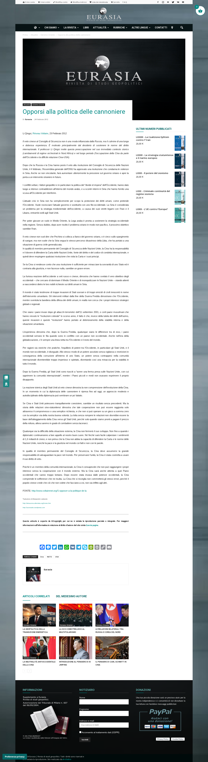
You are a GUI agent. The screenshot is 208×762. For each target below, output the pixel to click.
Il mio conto (30, 2)
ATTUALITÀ (99, 27)
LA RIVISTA (70, 27)
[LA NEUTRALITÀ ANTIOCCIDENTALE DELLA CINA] (39, 647)
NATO (49, 557)
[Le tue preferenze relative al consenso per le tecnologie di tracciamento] (14, 757)
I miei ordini (45, 2)
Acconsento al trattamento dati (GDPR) (100, 732)
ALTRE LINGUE (140, 27)
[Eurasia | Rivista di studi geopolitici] (104, 14)
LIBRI (86, 27)
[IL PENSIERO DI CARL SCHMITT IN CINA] (112, 647)
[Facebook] (158, 2)
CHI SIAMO (50, 27)
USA (57, 557)
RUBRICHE (119, 27)
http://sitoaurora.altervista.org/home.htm (37, 503)
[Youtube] (183, 2)
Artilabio (67, 759)
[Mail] (168, 2)
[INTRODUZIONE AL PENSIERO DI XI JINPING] (75, 647)
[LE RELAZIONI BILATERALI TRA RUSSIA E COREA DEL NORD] (112, 615)
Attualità (27, 105)
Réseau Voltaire (40, 133)
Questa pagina (92, 525)
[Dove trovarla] (172, 27)
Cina (42, 557)
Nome (82, 697)
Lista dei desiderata (100, 2)
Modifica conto (61, 2)
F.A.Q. (125, 2)
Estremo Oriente (38, 105)
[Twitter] (173, 2)
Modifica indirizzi (80, 2)
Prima (25, 35)
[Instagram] (163, 2)
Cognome (84, 709)
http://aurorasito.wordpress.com (34, 507)
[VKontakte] (178, 2)
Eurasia (28, 119)
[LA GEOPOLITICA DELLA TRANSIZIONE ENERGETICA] (39, 615)
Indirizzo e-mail (86, 721)
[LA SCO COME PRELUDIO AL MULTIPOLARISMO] (75, 615)
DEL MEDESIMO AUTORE (71, 596)
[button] (181, 27)
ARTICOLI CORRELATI (36, 596)
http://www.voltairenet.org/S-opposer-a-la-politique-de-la (59, 490)
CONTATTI (161, 27)
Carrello (116, 2)
